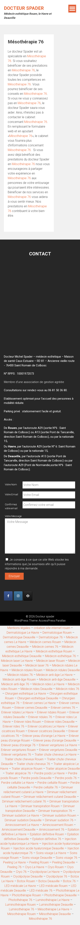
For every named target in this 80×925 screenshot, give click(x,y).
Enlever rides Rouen (27, 722)
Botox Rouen (26, 881)
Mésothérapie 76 (23, 70)
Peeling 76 (14, 867)
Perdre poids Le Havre (49, 773)
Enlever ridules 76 (40, 717)
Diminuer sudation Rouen (59, 815)
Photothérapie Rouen (26, 895)
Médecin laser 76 (37, 665)
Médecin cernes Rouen (45, 642)
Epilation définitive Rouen (47, 834)
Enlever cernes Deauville (31, 707)
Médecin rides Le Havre (48, 684)
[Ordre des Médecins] (27, 596)
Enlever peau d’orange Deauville (54, 740)
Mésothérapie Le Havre (53, 909)
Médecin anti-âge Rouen (19, 679)
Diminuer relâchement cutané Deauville (50, 797)
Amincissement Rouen (58, 825)
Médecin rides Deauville (36, 689)
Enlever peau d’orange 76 (18, 745)
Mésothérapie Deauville (55, 914)
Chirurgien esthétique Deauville (37, 698)
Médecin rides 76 (67, 689)
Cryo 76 (21, 872)
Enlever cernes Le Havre (39, 703)
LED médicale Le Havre (20, 886)
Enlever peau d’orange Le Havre (44, 736)
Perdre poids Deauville (36, 778)
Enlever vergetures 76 (16, 754)
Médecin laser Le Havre (17, 661)
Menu (72, 9)
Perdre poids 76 (66, 778)
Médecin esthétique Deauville (22, 656)
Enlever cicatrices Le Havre (46, 726)
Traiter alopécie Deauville (63, 768)
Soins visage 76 (66, 858)
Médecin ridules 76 (20, 675)
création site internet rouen (52, 628)
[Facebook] (8, 596)
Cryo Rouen (56, 867)
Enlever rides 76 (13, 726)
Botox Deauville (49, 881)
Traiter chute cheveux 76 (33, 764)
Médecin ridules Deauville (63, 670)
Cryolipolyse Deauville (28, 876)
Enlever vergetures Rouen (18, 750)
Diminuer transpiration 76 (55, 811)
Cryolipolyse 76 (56, 876)
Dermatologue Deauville (19, 637)
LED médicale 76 (41, 890)
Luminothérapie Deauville (56, 904)
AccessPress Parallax (52, 620)
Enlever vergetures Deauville (58, 750)
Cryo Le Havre (34, 867)
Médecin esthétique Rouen (54, 651)
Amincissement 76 (51, 829)
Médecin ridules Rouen (27, 670)
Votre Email (11, 494)
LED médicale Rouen (53, 886)
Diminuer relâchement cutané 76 (24, 801)
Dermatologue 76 (51, 637)
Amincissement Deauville (19, 829)
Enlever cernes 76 (63, 707)
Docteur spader (24, 8)
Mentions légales (18, 628)
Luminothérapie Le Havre (53, 900)
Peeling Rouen (39, 862)
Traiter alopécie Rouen (27, 768)
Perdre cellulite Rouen (52, 783)
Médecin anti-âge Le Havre (54, 675)
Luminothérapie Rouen (20, 904)
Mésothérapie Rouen (21, 914)
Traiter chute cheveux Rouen (24, 759)
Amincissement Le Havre (22, 825)
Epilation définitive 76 (46, 839)
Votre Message (13, 516)
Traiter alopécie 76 (18, 773)
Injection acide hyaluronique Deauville (38, 848)
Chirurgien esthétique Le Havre (25, 693)
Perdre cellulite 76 (46, 787)
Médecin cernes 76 (45, 647)
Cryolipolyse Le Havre (45, 872)
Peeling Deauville (63, 862)
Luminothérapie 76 (21, 909)
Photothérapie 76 (20, 900)
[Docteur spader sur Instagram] (18, 596)
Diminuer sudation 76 (59, 820)
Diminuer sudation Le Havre (20, 815)
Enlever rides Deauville (59, 722)
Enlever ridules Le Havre (17, 712)
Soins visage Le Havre (51, 853)
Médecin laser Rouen (50, 661)
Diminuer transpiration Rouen (40, 806)
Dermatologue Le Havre (23, 632)
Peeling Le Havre (14, 862)
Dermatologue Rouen (57, 632)
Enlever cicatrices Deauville (46, 731)
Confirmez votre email (11, 506)
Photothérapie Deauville (60, 895)
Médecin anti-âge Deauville (57, 679)
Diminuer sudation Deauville (23, 820)
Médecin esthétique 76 (60, 656)
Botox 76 (69, 881)
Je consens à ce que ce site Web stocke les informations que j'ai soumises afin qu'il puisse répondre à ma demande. (37, 564)
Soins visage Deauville (37, 858)
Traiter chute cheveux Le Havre (56, 754)
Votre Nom (11, 484)
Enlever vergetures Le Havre (58, 745)
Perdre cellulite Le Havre (17, 783)
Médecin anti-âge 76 (15, 684)
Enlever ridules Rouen (51, 712)
